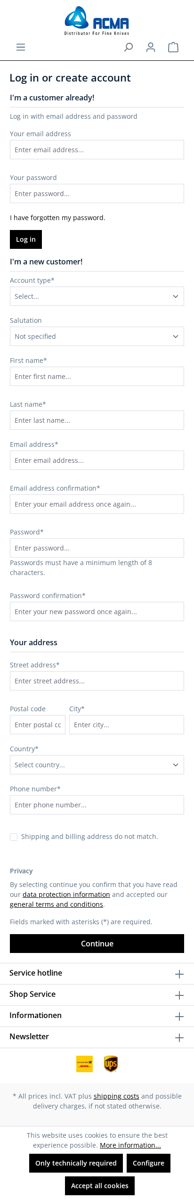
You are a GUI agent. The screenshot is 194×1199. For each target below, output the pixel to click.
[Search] (128, 47)
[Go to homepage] (97, 21)
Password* (27, 531)
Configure (148, 1162)
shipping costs (116, 1096)
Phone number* (35, 788)
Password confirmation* (48, 595)
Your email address (40, 133)
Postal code (28, 708)
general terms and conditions (56, 904)
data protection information (66, 894)
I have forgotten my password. (57, 217)
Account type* (32, 280)
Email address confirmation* (55, 488)
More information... (130, 1145)
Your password (33, 177)
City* (77, 708)
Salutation (26, 320)
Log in (26, 239)
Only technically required (76, 1162)
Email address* (34, 444)
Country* (24, 748)
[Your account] (150, 47)
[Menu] (20, 47)
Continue (97, 943)
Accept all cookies (100, 1185)
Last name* (28, 404)
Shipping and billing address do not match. (89, 836)
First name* (28, 360)
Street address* (35, 664)
